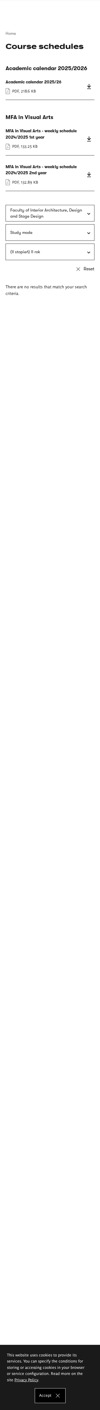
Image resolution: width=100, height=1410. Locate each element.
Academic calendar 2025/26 (50, 86)
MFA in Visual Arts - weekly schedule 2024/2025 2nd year (50, 174)
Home (11, 33)
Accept (45, 1395)
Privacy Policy (26, 1379)
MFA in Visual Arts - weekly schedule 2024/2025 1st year (50, 138)
